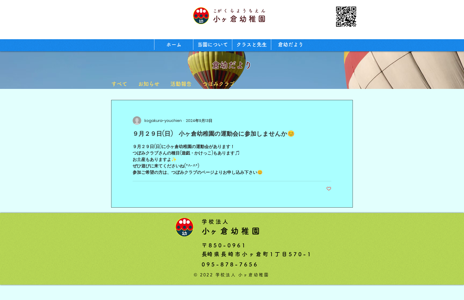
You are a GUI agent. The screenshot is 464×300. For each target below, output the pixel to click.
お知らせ (149, 83)
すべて (119, 83)
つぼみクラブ (218, 83)
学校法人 (216, 221)
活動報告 (181, 83)
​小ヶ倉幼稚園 (240, 19)
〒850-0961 (224, 245)
